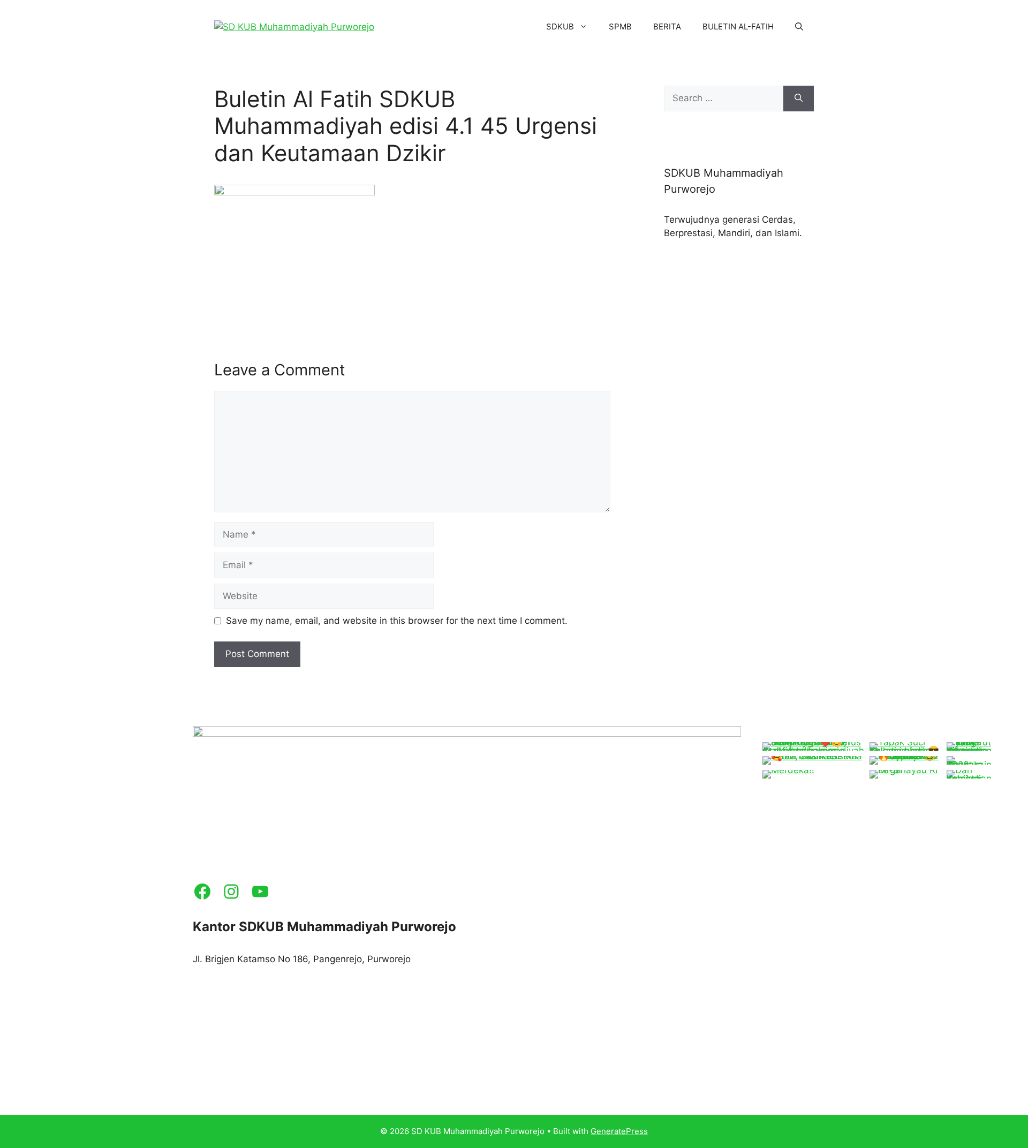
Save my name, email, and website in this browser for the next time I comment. (397, 620)
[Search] (798, 98)
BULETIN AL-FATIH (738, 26)
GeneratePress (619, 1131)
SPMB (620, 26)
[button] (799, 27)
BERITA (667, 26)
